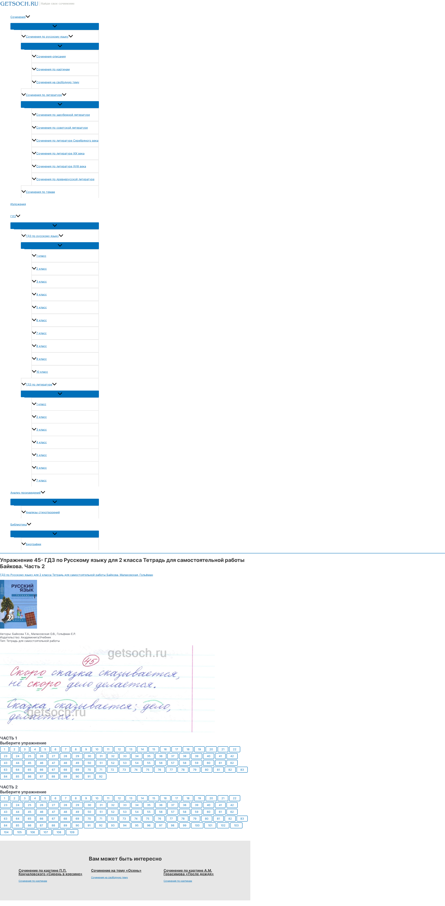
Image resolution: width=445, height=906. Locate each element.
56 (161, 763)
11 (108, 749)
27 (53, 756)
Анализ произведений (25, 492)
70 (89, 769)
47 (53, 763)
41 (220, 756)
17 (176, 749)
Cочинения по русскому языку (47, 36)
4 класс (41, 294)
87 (41, 776)
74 (135, 769)
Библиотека (18, 524)
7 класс (41, 333)
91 (89, 776)
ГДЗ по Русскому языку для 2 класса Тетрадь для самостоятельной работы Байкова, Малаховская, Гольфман (76, 575)
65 (29, 769)
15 (153, 749)
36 (161, 756)
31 (101, 756)
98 (172, 825)
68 (65, 769)
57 (172, 763)
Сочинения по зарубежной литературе (63, 114)
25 (29, 756)
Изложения (18, 204)
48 (65, 763)
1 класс (41, 256)
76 (159, 769)
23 (5, 756)
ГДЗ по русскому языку (42, 236)
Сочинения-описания (51, 56)
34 (137, 756)
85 (17, 776)
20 (211, 749)
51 (101, 763)
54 (137, 763)
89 (65, 776)
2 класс (41, 268)
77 (171, 769)
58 (184, 763)
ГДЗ (13, 216)
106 (32, 832)
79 (194, 769)
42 (232, 756)
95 (137, 825)
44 (17, 763)
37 (172, 756)
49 (77, 763)
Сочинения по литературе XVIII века (61, 166)
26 (41, 756)
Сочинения (18, 17)
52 (113, 763)
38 (184, 756)
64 (17, 769)
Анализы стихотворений (43, 512)
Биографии (33, 544)
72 (112, 769)
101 (210, 825)
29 (77, 756)
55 (149, 763)
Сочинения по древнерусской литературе (65, 179)
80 (206, 769)
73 (124, 769)
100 (197, 825)
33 (125, 756)
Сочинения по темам (40, 192)
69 (77, 769)
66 (41, 769)
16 (165, 749)
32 (113, 756)
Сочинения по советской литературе (62, 127)
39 (196, 756)
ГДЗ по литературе (39, 384)
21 (222, 749)
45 (29, 763)
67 (53, 769)
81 (218, 769)
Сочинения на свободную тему (57, 82)
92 (101, 776)
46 (41, 763)
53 (125, 763)
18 (188, 749)
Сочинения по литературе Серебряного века (67, 140)
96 (149, 825)
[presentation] (28, 17)
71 (100, 769)
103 (236, 825)
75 (147, 769)
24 (17, 756)
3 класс (41, 281)
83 (242, 769)
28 (65, 756)
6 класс (41, 320)
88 (53, 776)
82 (230, 769)
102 (223, 825)
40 (208, 756)
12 (119, 749)
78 (183, 769)
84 (5, 776)
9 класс (41, 359)
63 (5, 769)
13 (130, 749)
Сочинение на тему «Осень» (116, 870)
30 (89, 756)
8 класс (41, 346)
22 (234, 749)
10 (96, 749)
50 (89, 763)
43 (5, 763)
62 (232, 763)
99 (184, 825)
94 (125, 825)
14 (142, 749)
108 (58, 832)
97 (160, 825)
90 (77, 776)
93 (113, 825)
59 (196, 763)
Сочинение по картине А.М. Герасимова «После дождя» (189, 872)
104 (6, 832)
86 (29, 776)
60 (208, 763)
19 (199, 749)
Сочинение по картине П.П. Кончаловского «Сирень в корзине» (50, 872)
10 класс (42, 372)
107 (45, 832)
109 (72, 832)
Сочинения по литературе (44, 95)
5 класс (41, 307)
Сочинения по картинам (53, 69)
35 (149, 756)
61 (220, 763)
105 (19, 832)
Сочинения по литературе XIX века (60, 153)
